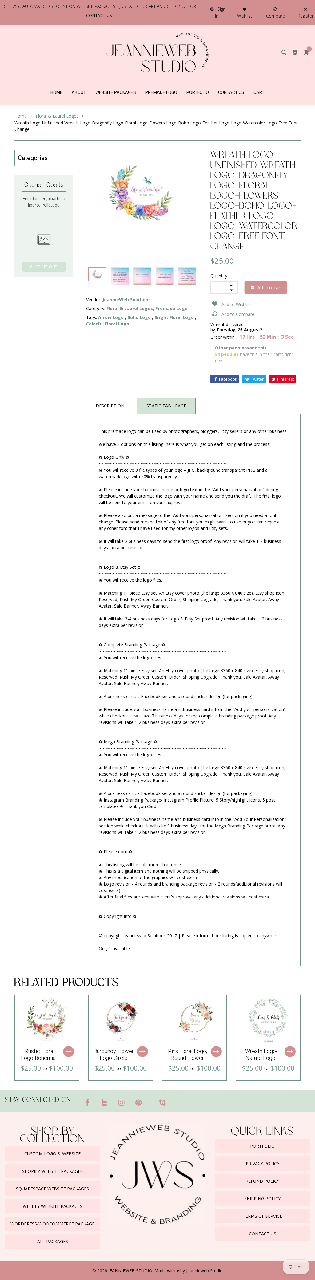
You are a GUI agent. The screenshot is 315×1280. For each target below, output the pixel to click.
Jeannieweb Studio (204, 1271)
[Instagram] (121, 1102)
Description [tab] (110, 406)
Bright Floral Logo (174, 317)
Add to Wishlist (236, 304)
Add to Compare (237, 314)
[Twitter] (104, 1102)
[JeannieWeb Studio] (157, 52)
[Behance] (174, 1100)
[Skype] (162, 1102)
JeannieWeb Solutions (126, 299)
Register (305, 16)
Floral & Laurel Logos (57, 116)
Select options (68, 1051)
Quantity (218, 276)
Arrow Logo (111, 317)
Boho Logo (139, 317)
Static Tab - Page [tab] (166, 406)
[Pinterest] (139, 1102)
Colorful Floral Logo (107, 324)
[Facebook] (87, 1102)
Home (21, 116)
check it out (44, 266)
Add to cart (269, 287)
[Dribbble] (150, 1100)
